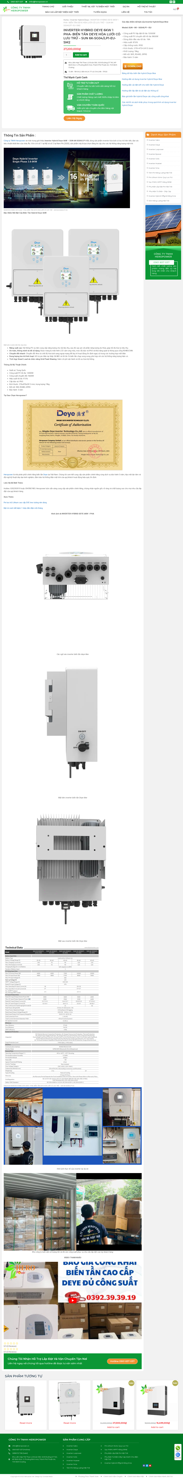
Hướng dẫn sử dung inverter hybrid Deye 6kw (142, 79)
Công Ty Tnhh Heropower (20, 9)
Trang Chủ (48, 6)
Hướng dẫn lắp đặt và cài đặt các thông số (140, 90)
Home (66, 20)
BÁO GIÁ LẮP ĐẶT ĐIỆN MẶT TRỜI (62, 12)
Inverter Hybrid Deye (79, 20)
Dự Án (126, 6)
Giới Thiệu (67, 6)
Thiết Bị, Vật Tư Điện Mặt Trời (98, 6)
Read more (26, 1423)
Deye (45, 474)
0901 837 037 (161, 262)
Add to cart (81, 55)
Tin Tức (148, 12)
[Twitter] (147, 1465)
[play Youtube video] (73, 1300)
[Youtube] (174, 2)
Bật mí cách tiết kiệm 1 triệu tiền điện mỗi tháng (23, 508)
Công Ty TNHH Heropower (27, 1439)
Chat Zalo (178, 1457)
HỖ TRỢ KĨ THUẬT (146, 6)
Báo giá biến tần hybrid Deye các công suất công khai (145, 96)
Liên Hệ (125, 12)
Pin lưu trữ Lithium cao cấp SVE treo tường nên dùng (25, 502)
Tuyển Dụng (100, 12)
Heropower (8, 474)
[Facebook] (171, 2)
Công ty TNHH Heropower (14, 141)
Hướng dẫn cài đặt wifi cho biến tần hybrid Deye (143, 85)
